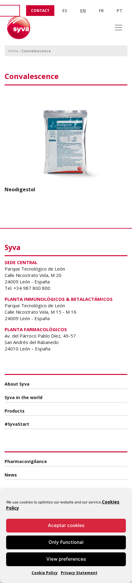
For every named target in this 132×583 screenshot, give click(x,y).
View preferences (66, 559)
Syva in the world (23, 397)
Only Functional (66, 542)
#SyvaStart (17, 424)
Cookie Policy (45, 572)
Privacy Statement (79, 572)
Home (13, 51)
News (11, 475)
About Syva (17, 384)
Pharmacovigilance (26, 461)
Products (15, 411)
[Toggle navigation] (118, 27)
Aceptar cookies (66, 525)
